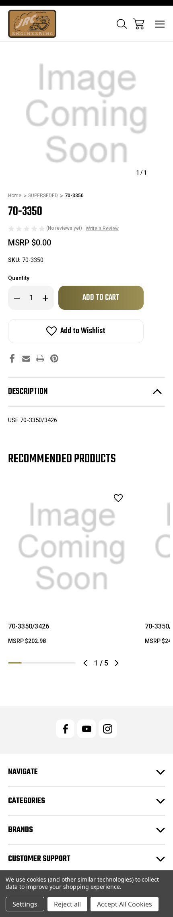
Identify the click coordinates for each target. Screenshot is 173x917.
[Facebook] (12, 358)
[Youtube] (86, 728)
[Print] (40, 358)
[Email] (26, 358)
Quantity (18, 278)
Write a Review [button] (102, 228)
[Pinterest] (54, 358)
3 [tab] (42, 663)
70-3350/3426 (28, 626)
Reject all (67, 904)
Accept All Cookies (124, 904)
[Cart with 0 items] (138, 24)
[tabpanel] (71, 567)
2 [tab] (28, 663)
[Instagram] (108, 728)
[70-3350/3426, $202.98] (71, 546)
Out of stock (71, 600)
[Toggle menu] (160, 24)
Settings (24, 904)
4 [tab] (55, 663)
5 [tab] (69, 663)
